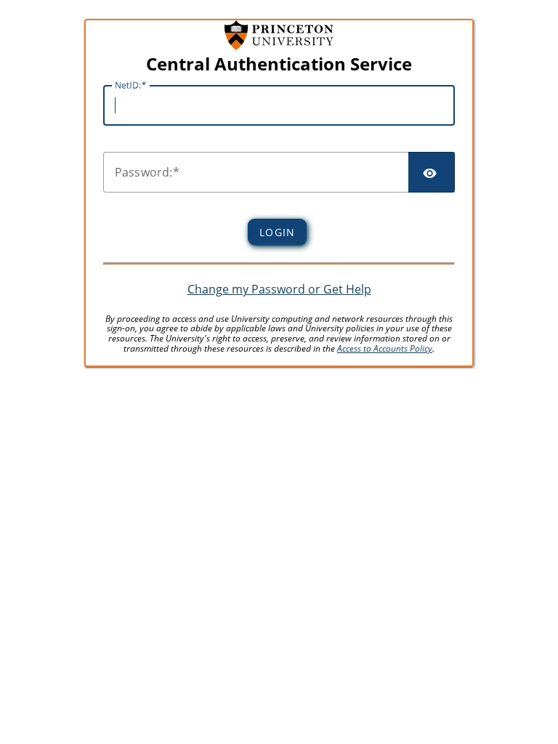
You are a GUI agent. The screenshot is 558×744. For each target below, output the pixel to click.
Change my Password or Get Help (279, 289)
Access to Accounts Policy (384, 348)
